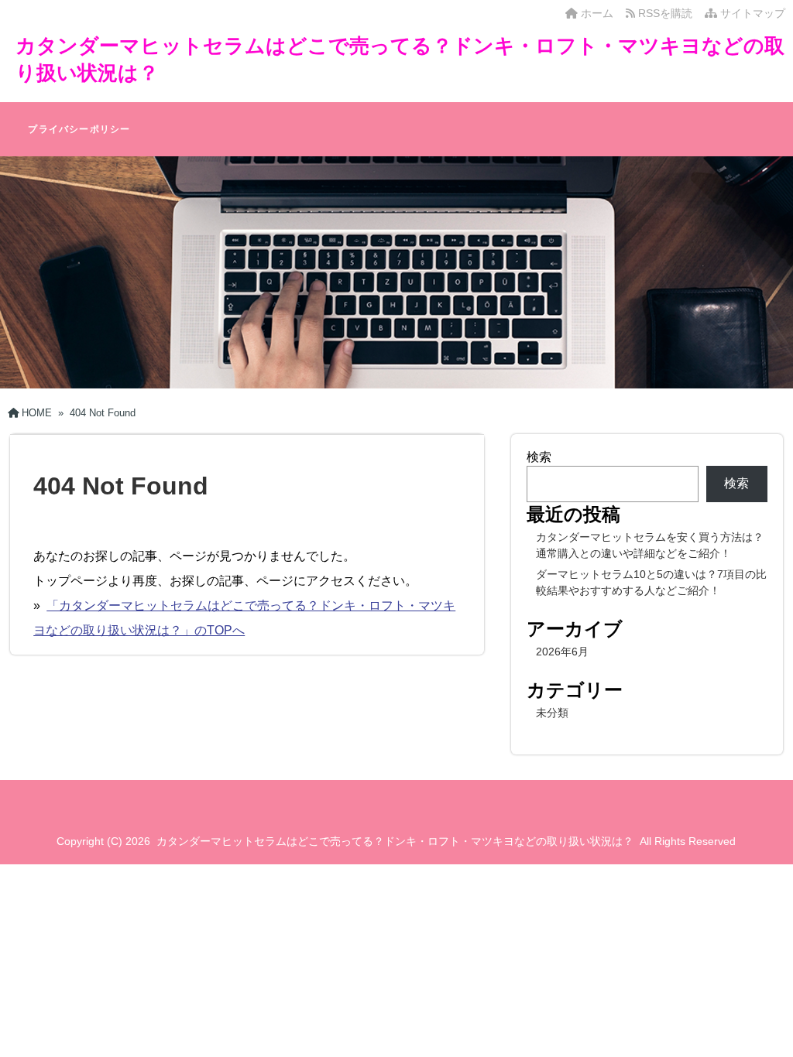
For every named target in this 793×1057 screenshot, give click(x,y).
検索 (539, 457)
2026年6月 (562, 651)
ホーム (595, 13)
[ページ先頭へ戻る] (766, 1030)
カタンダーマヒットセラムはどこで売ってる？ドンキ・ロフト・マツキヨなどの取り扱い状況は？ (394, 841)
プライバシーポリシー (79, 129)
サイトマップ (751, 13)
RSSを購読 (667, 13)
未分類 (552, 712)
